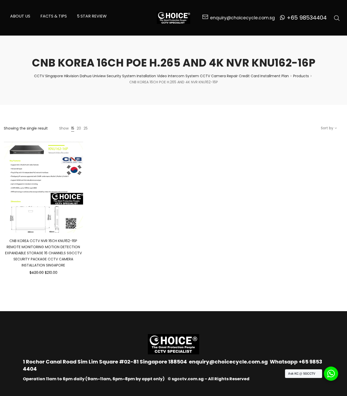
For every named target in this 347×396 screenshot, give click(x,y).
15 (72, 128)
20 (79, 128)
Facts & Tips (53, 16)
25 (86, 128)
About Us (20, 16)
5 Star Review (92, 16)
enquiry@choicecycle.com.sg (228, 361)
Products (301, 75)
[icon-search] (337, 18)
